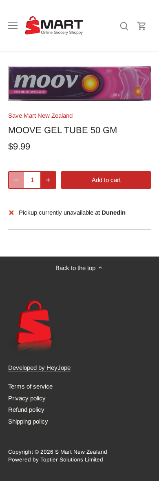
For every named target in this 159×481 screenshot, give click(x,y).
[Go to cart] (142, 25)
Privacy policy (27, 398)
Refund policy (26, 409)
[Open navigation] (13, 25)
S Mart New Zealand (81, 452)
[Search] (124, 25)
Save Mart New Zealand (40, 115)
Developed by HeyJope (39, 367)
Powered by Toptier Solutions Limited (55, 460)
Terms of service (30, 386)
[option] (79, 83)
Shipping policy (28, 421)
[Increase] (48, 180)
